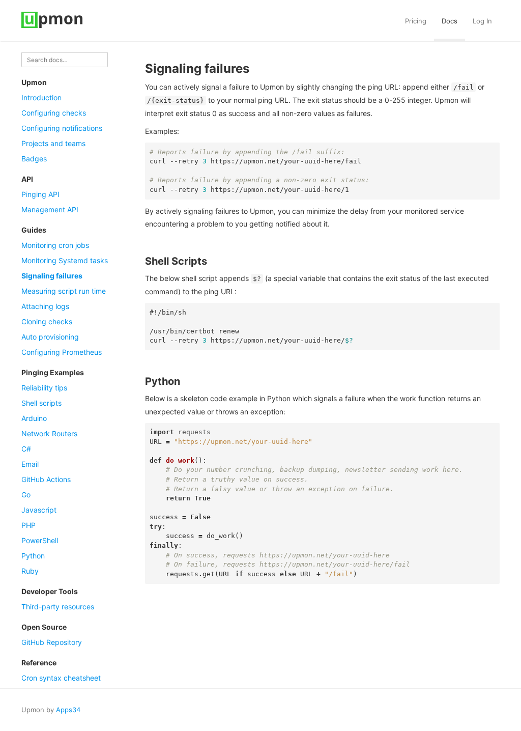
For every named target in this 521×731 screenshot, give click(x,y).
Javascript (38, 509)
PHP (28, 525)
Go (26, 494)
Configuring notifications (61, 128)
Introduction (41, 97)
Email (30, 464)
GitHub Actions (46, 479)
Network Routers (49, 433)
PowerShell (39, 540)
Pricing (415, 21)
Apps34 (68, 710)
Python (33, 555)
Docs (449, 21)
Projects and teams (53, 143)
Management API (49, 209)
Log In (482, 21)
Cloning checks (46, 321)
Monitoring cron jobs (55, 245)
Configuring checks (53, 112)
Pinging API (40, 194)
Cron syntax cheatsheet (61, 677)
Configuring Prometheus (61, 352)
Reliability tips (44, 387)
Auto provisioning (50, 336)
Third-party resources (57, 606)
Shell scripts (41, 403)
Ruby (30, 571)
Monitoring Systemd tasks (64, 260)
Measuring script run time (63, 291)
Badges (34, 158)
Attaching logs (45, 306)
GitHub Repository (51, 642)
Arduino (34, 418)
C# (26, 448)
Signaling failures (51, 275)
